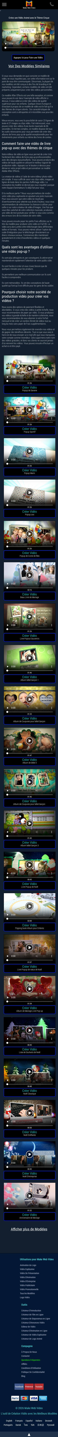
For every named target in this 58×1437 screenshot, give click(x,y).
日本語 (40, 1425)
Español (29, 1420)
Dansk (18, 1425)
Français (19, 1420)
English (9, 1420)
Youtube (39, 1386)
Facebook (19, 1386)
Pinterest (29, 1386)
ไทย (26, 1425)
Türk (32, 1425)
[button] (30, 370)
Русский (50, 1425)
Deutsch (48, 1420)
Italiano (39, 1420)
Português (8, 1425)
